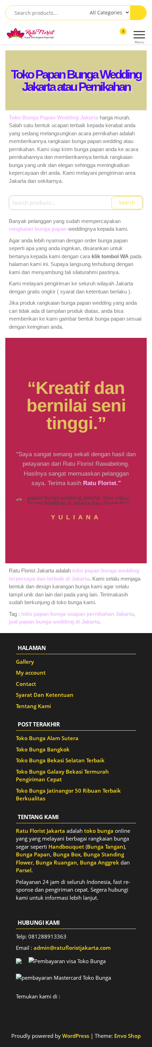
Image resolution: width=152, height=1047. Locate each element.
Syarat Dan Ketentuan (45, 694)
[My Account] (110, 36)
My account (31, 672)
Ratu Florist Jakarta (40, 830)
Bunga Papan (33, 854)
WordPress (75, 1035)
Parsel (23, 870)
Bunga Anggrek (99, 862)
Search (127, 202)
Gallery (25, 661)
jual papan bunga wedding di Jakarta (54, 622)
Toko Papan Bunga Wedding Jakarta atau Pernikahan (76, 80)
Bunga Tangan (105, 846)
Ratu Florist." (102, 483)
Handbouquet (66, 846)
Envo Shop (127, 1035)
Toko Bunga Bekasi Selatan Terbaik (60, 760)
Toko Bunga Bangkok (43, 749)
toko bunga (98, 830)
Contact (26, 683)
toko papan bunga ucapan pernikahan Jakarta (77, 614)
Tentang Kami (33, 706)
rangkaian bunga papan (38, 229)
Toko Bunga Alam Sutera (47, 738)
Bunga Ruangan (56, 862)
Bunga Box (67, 854)
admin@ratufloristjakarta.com (72, 947)
